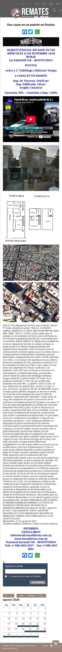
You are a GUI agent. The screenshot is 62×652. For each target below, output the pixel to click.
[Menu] (55, 643)
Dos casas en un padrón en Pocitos (31, 24)
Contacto (45, 645)
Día (41, 596)
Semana (31, 596)
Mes (21, 596)
